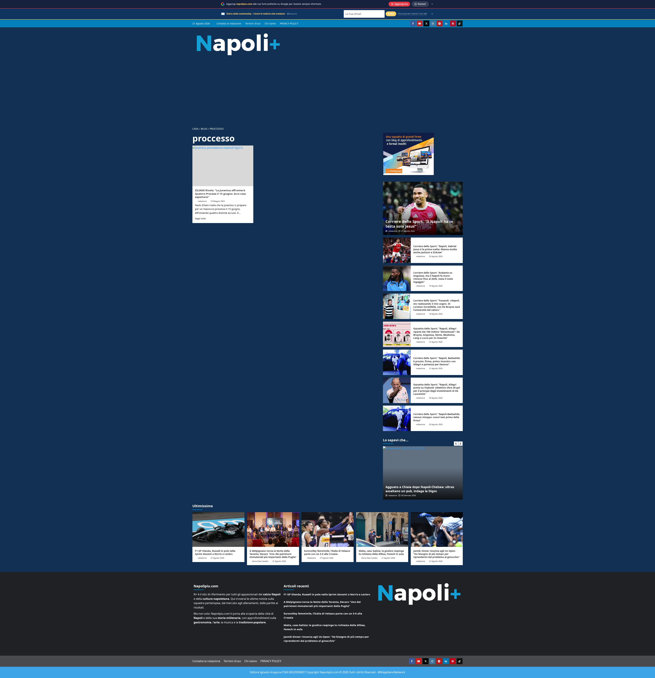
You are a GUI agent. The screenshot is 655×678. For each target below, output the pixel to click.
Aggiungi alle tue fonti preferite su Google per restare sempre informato (273, 4)
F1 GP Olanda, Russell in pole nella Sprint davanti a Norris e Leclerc (215, 552)
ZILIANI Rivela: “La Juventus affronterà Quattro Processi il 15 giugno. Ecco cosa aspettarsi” (220, 194)
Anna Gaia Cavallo (260, 561)
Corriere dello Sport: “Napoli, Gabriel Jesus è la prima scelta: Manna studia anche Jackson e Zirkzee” (435, 249)
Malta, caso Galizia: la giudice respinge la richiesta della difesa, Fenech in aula (381, 552)
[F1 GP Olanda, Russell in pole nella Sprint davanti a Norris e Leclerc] (218, 529)
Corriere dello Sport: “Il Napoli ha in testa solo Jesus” (419, 224)
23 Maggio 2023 (218, 201)
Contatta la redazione (228, 23)
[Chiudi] (432, 4)
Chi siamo (270, 23)
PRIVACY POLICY (289, 23)
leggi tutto (200, 218)
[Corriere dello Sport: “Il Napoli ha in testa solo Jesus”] (423, 208)
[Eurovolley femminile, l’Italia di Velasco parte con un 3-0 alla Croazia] (328, 529)
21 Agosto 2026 (408, 231)
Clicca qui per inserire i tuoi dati (412, 13)
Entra (391, 13)
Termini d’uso (252, 23)
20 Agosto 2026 (435, 256)
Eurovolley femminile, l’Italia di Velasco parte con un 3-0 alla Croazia (327, 552)
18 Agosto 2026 (435, 314)
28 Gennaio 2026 (417, 495)
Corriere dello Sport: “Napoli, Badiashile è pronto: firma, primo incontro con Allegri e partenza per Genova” (436, 361)
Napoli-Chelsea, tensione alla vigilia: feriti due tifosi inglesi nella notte (429, 489)
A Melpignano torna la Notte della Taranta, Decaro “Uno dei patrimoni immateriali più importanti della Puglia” (273, 554)
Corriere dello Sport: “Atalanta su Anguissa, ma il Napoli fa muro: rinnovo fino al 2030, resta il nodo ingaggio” (433, 277)
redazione (202, 201)
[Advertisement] (327, 88)
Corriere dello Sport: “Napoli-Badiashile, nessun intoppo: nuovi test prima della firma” (436, 417)
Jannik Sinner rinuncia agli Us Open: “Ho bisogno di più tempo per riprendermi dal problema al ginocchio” (436, 554)
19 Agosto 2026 (435, 286)
